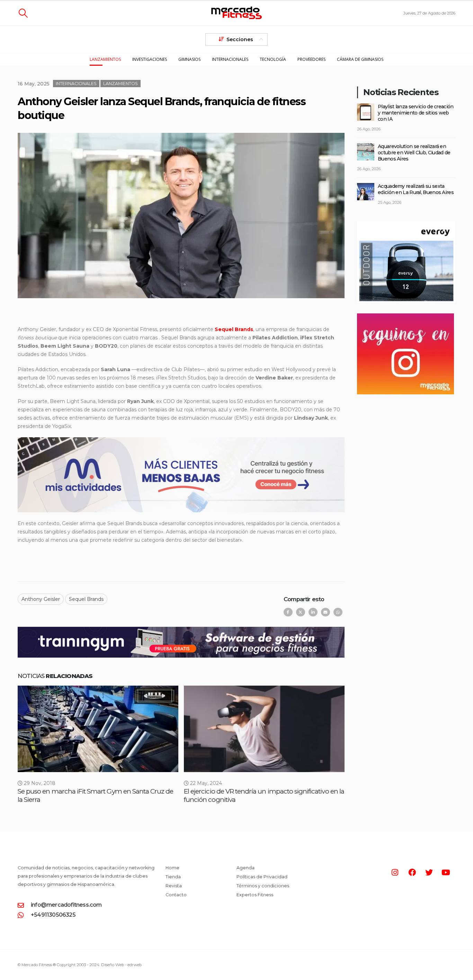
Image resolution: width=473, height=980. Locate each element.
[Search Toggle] (23, 13)
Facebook (288, 612)
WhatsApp (337, 612)
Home (172, 867)
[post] (365, 111)
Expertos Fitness (255, 894)
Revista (174, 885)
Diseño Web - (121, 964)
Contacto (176, 894)
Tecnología (273, 59)
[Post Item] (98, 729)
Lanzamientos (105, 59)
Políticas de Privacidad (262, 876)
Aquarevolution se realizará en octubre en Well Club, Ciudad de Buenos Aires (414, 152)
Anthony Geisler (40, 599)
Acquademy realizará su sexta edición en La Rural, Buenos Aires (416, 189)
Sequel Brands (86, 599)
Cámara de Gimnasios (360, 59)
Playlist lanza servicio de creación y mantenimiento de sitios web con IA (416, 112)
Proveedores (311, 59)
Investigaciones (149, 59)
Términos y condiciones (263, 885)
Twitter (300, 612)
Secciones (239, 39)
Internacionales (230, 59)
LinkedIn (313, 612)
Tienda (173, 876)
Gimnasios (189, 59)
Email (325, 612)
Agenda (246, 867)
